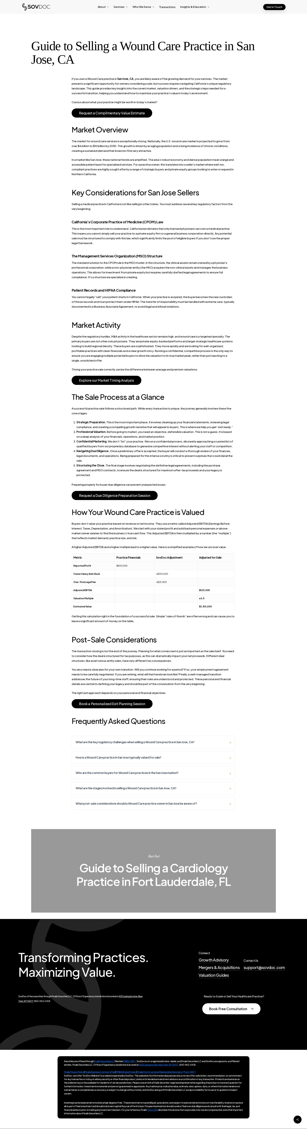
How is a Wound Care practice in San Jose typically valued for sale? (118, 757)
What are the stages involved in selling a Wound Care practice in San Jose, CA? (126, 788)
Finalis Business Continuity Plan (100, 1071)
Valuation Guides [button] (214, 975)
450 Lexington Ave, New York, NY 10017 (159, 1064)
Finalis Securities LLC (104, 1061)
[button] (112, 113)
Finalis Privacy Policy (74, 1071)
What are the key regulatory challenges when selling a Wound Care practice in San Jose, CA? (135, 742)
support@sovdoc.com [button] (264, 967)
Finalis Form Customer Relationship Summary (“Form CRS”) (166, 1071)
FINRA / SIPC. (129, 1061)
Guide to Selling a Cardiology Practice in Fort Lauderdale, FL (153, 871)
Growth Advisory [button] (214, 959)
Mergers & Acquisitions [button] (219, 967)
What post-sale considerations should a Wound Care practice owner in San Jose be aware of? (136, 803)
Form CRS (153, 1109)
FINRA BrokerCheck (126, 1071)
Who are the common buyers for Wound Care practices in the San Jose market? (127, 773)
